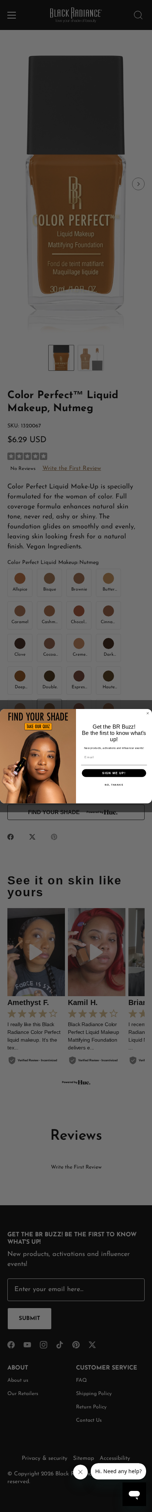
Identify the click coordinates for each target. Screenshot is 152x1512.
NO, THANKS (114, 784)
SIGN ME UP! (114, 773)
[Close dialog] (147, 713)
